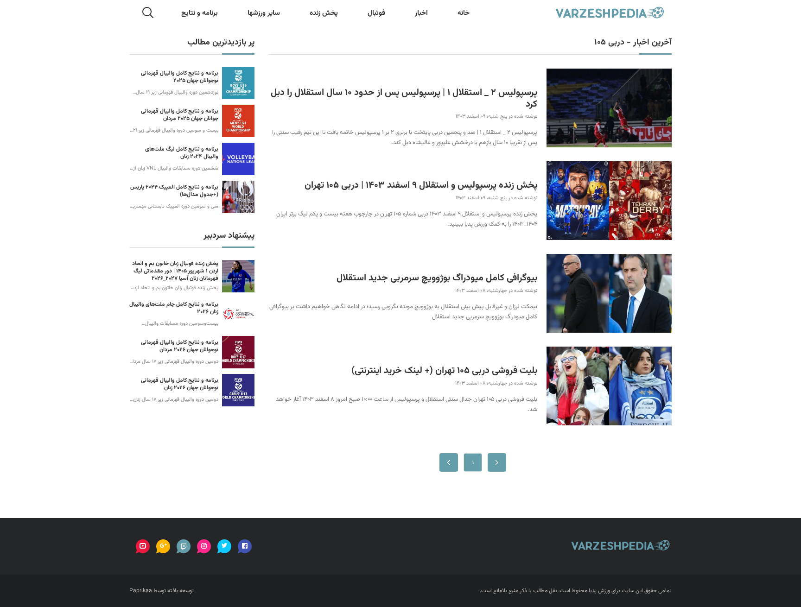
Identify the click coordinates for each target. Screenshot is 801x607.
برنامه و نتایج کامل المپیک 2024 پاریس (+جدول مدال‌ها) (174, 190)
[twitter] (224, 546)
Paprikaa (140, 591)
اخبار (421, 13)
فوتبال (376, 13)
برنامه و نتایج (199, 13)
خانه (464, 13)
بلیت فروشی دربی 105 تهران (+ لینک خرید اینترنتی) (444, 371)
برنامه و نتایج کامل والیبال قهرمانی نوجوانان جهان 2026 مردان (179, 346)
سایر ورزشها (264, 13)
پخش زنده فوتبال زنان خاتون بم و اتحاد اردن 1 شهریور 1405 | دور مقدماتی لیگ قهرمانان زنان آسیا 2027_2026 (175, 271)
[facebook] (245, 546)
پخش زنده (324, 13)
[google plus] (163, 546)
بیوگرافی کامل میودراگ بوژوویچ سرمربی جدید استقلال (437, 278)
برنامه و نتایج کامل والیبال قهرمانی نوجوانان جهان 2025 (179, 77)
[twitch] (184, 546)
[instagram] (204, 546)
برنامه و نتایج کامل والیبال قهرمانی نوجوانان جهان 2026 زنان (179, 384)
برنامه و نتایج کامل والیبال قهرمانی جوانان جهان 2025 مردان (179, 114)
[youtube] (143, 546)
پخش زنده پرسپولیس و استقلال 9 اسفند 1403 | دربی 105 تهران (421, 185)
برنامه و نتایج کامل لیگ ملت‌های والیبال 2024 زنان (181, 152)
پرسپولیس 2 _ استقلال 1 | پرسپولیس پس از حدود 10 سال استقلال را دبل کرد (404, 98)
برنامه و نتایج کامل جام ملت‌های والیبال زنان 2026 (173, 308)
